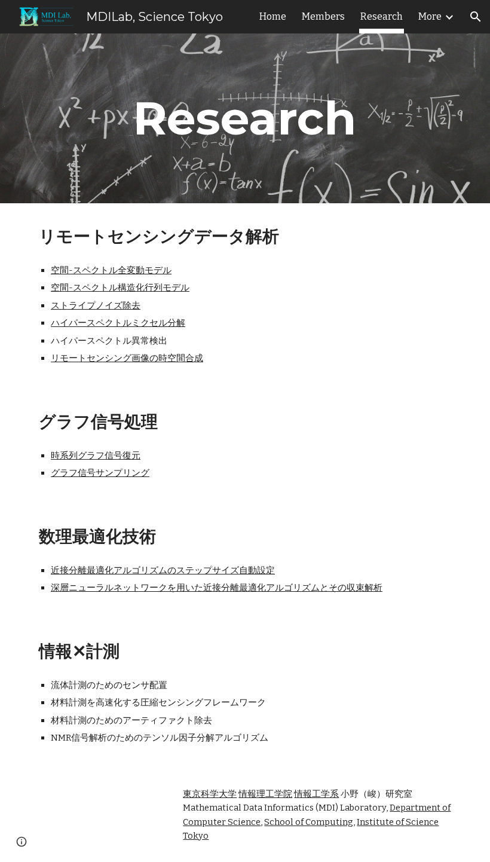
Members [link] (323, 16)
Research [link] (381, 16)
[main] (245, 118)
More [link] (430, 16)
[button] (475, 16)
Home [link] (272, 16)
